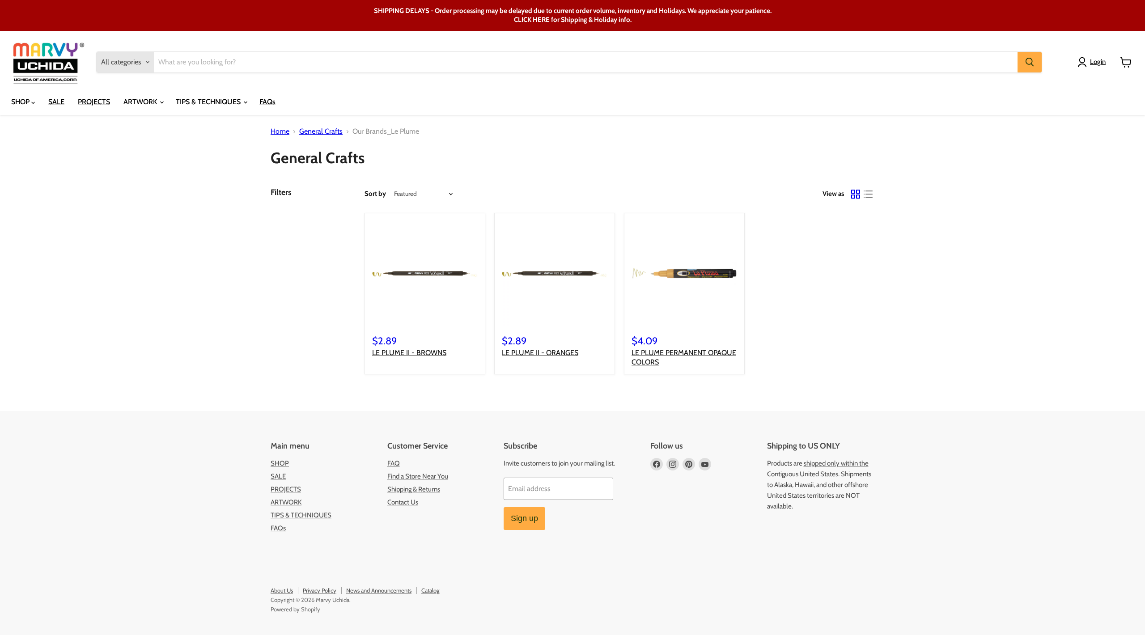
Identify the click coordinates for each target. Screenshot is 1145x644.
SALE (56, 101)
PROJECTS (94, 101)
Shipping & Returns (413, 489)
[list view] (868, 194)
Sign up (524, 518)
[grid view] (855, 194)
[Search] (1030, 62)
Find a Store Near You (417, 476)
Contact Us (402, 502)
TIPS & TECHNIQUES (209, 101)
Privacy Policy (319, 590)
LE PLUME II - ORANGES (540, 352)
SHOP (21, 101)
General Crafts (321, 131)
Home (280, 131)
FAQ (393, 463)
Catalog (430, 590)
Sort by (375, 194)
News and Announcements (378, 590)
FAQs (267, 101)
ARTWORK (141, 101)
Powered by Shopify (295, 609)
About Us (282, 590)
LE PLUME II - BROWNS (409, 352)
